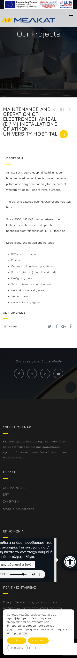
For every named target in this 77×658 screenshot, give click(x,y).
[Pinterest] (71, 326)
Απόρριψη (38, 640)
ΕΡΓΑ (6, 494)
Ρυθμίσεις (17, 647)
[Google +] (63, 326)
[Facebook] (56, 326)
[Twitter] (49, 326)
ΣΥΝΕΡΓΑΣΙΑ (11, 501)
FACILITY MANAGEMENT (18, 508)
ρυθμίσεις (21, 633)
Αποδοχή (16, 640)
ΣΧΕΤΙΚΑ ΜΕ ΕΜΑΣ (15, 487)
